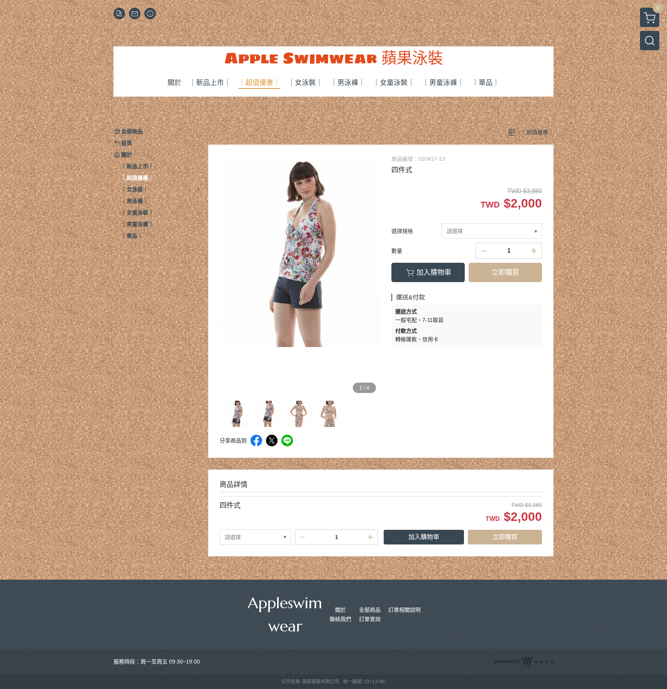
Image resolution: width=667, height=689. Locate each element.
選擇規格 (402, 231)
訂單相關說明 (404, 609)
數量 (396, 251)
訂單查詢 (370, 619)
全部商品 (370, 609)
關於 (340, 609)
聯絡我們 (340, 619)
